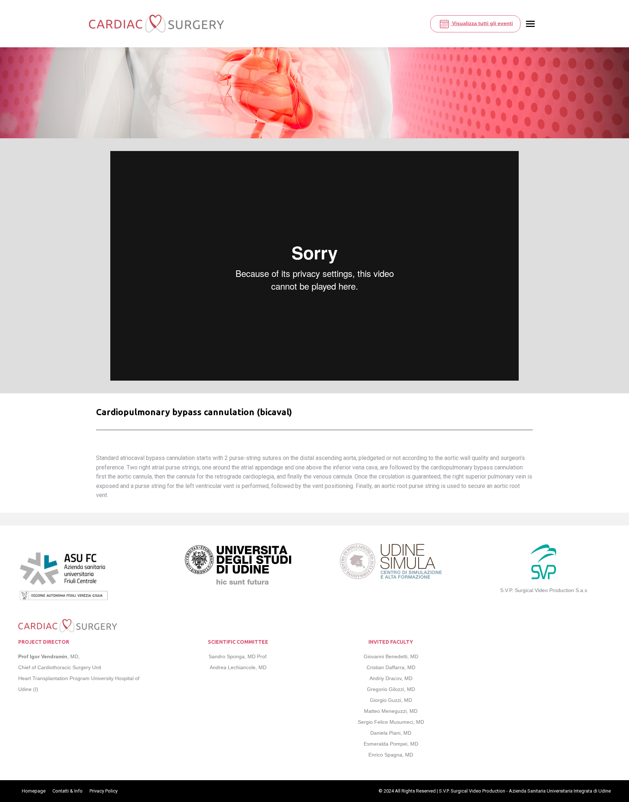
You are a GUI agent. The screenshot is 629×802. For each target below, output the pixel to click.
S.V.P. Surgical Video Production (472, 791)
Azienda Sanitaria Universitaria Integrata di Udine (560, 791)
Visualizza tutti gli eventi (482, 23)
